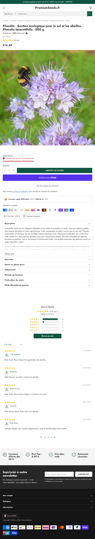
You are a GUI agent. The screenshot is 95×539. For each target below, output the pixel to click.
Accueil (5, 20)
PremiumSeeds (26, 520)
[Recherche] (89, 13)
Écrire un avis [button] (47, 336)
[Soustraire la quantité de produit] (5, 170)
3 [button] (48, 437)
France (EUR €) (11, 516)
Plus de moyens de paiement (48, 185)
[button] (8, 40)
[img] (10, 351)
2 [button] (44, 437)
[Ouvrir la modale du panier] (90, 7)
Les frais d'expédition (20, 191)
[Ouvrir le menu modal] (4, 7)
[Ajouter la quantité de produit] (13, 170)
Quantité (6, 165)
